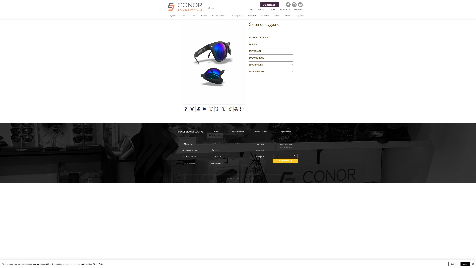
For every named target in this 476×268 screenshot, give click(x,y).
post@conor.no (189, 163)
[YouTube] (300, 4)
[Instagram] (294, 4)
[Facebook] (288, 4)
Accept (465, 264)
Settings (454, 264)
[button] (285, 9)
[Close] (473, 264)
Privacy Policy (98, 264)
